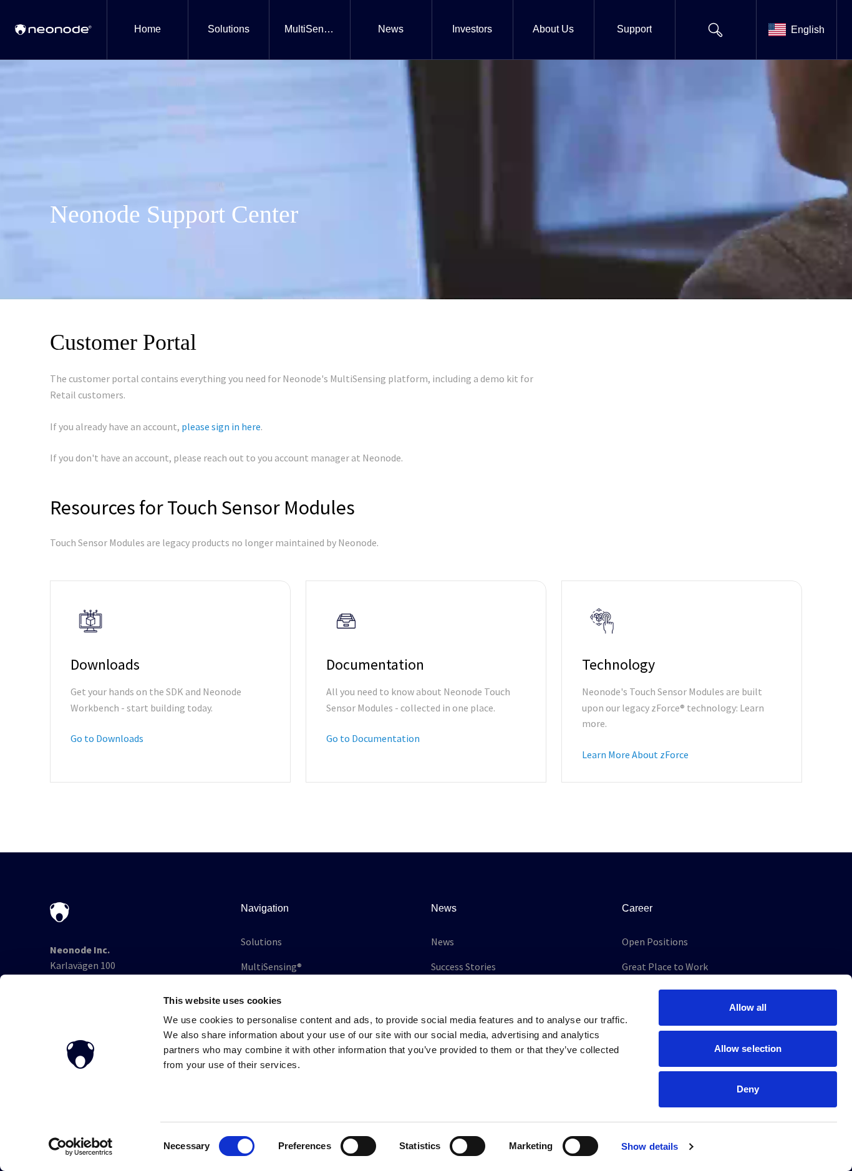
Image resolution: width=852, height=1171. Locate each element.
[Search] (715, 29)
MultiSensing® (271, 966)
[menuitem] (147, 29)
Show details (649, 1146)
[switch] (358, 1146)
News (442, 941)
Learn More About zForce (635, 754)
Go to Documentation (373, 738)
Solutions (261, 941)
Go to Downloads (106, 738)
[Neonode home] (53, 29)
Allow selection (748, 1048)
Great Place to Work (665, 966)
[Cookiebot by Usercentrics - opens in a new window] (80, 1146)
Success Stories (463, 966)
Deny (748, 1089)
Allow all (748, 1007)
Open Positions (655, 941)
